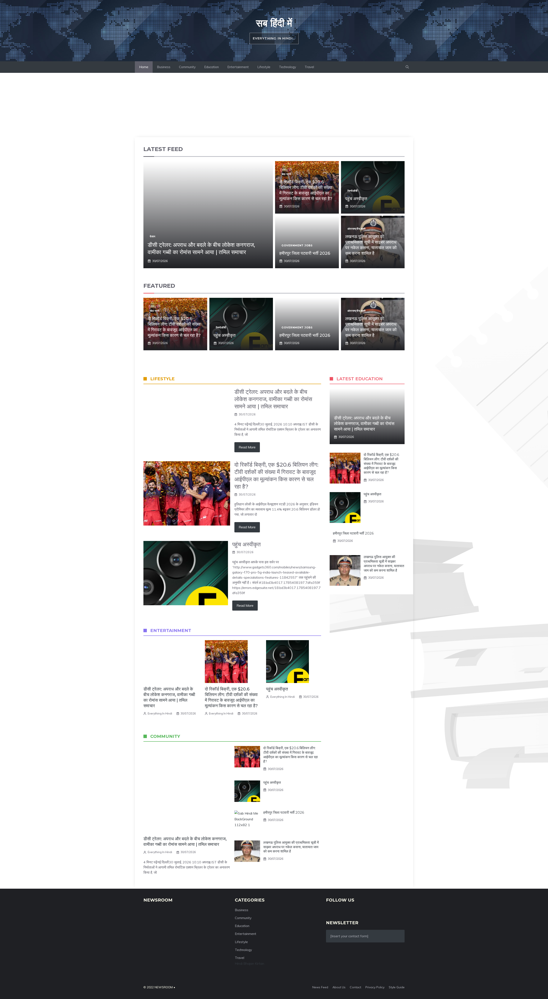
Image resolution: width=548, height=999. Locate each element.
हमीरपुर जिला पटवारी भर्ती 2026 (304, 253)
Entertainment (238, 67)
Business (163, 67)
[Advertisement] (274, 105)
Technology (287, 67)
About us (338, 987)
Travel (309, 67)
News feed (320, 987)
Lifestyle (263, 67)
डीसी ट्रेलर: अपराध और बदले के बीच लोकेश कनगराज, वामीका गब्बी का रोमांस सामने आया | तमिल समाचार (201, 248)
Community (187, 67)
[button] (407, 67)
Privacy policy (374, 987)
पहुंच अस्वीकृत (356, 198)
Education (211, 67)
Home (143, 67)
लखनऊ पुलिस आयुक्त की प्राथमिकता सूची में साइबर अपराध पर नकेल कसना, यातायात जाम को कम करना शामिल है (291, 847)
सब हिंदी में (274, 23)
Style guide (397, 987)
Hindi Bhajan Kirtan (249, 963)
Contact (355, 987)
